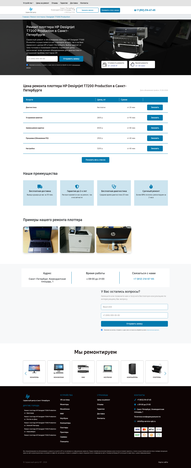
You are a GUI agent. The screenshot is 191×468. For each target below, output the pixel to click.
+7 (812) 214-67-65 (143, 279)
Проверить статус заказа (110, 10)
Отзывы (55, 3)
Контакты (84, 3)
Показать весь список (95, 160)
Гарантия (64, 3)
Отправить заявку (71, 59)
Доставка (74, 3)
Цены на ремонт (42, 3)
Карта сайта (163, 462)
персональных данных (153, 330)
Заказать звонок (87, 10)
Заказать (155, 107)
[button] (25, 373)
